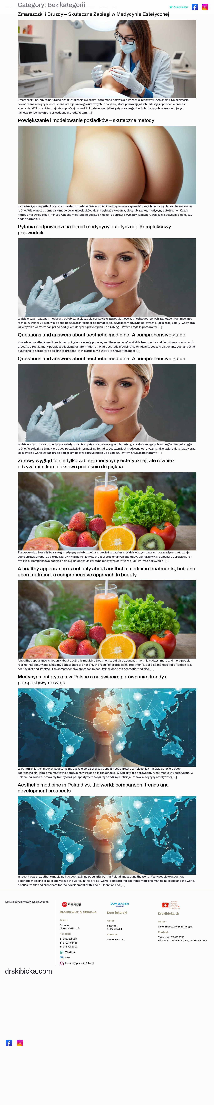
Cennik (48, 7)
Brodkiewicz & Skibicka (78, 912)
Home (8, 7)
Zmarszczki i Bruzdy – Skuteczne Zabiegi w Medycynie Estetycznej (93, 14)
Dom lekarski (117, 912)
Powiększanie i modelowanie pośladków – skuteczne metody (86, 120)
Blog (114, 7)
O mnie (20, 7)
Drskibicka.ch (168, 913)
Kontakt (103, 7)
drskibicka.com (28, 971)
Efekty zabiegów (66, 7)
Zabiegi (32, 7)
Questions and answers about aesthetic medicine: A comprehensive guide (101, 335)
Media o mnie (87, 7)
